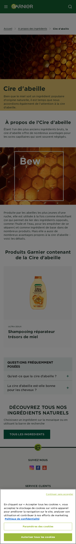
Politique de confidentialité (22, 518)
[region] (38, 516)
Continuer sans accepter (59, 494)
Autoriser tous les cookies (38, 536)
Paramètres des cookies (38, 526)
